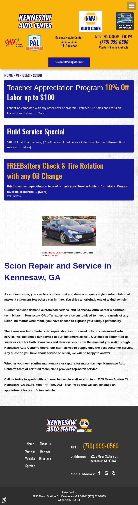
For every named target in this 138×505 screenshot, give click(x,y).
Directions (45, 459)
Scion (37, 76)
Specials (30, 466)
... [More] (39, 113)
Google (106, 474)
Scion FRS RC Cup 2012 (53, 253)
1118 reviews (69, 46)
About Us (45, 444)
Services (30, 451)
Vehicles (23, 76)
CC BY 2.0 (53, 255)
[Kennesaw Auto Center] (35, 21)
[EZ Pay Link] (125, 21)
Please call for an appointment (69, 62)
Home (8, 76)
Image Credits (69, 492)
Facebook (99, 474)
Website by (69, 500)
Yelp (113, 474)
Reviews (45, 451)
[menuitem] (30, 446)
